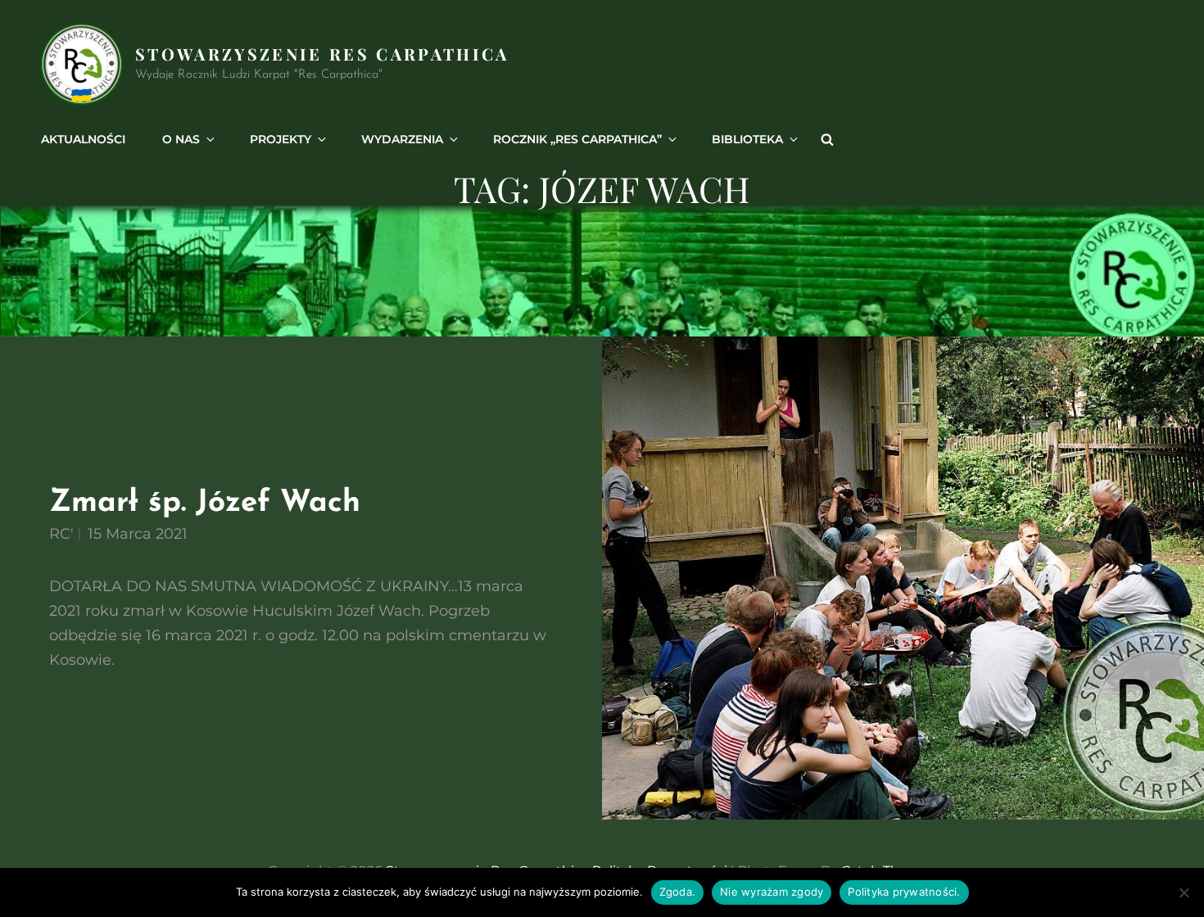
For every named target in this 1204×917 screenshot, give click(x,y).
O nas (181, 139)
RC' (61, 534)
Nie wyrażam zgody (771, 891)
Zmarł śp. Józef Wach (204, 503)
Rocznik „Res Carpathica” (577, 139)
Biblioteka (747, 139)
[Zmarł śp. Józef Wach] (903, 578)
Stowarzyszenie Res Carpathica (322, 54)
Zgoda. (677, 891)
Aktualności (83, 139)
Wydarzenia (402, 139)
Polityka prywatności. (904, 891)
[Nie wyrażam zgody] (1183, 892)
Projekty (280, 139)
